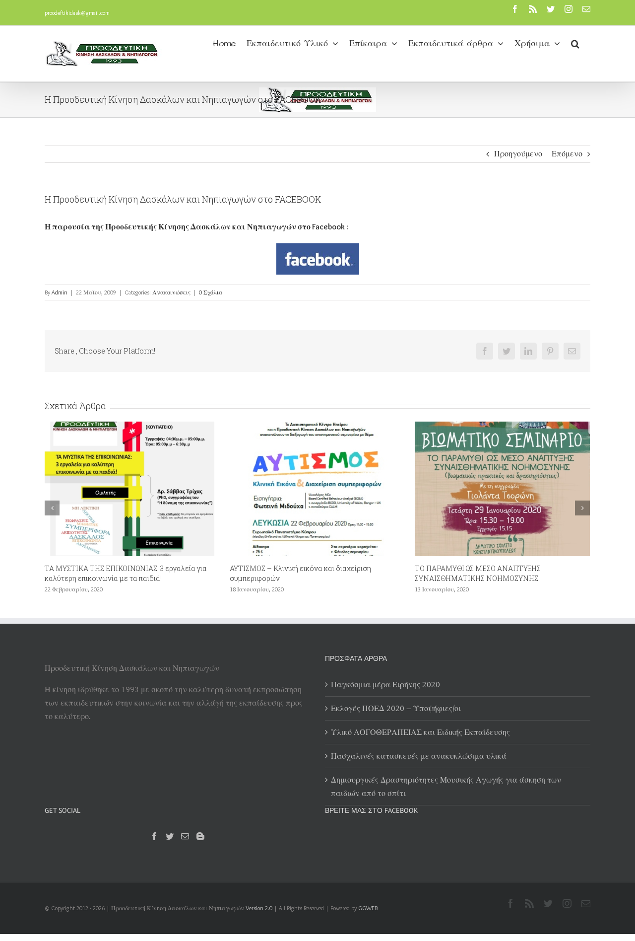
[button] (575, 43)
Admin (59, 292)
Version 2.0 (259, 908)
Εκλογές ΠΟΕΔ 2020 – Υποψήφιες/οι (396, 708)
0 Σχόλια (211, 292)
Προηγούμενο (518, 153)
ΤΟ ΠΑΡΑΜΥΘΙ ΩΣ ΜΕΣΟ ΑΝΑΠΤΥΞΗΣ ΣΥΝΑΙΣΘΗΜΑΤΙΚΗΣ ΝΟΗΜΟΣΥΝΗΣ (465, 573)
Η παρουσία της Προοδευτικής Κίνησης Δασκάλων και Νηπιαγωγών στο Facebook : (196, 226)
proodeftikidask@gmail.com (77, 12)
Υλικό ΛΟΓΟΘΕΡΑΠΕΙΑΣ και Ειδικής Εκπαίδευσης (420, 732)
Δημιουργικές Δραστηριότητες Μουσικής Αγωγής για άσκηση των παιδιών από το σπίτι (446, 786)
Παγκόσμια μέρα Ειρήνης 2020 (385, 684)
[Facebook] (154, 836)
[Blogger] (200, 836)
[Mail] (185, 836)
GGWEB (368, 908)
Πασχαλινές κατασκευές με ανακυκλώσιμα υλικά (419, 756)
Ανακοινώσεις (171, 292)
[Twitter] (170, 836)
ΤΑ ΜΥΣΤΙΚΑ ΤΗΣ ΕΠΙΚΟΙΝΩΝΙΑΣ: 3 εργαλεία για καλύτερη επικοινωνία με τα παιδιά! (113, 573)
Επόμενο (567, 153)
